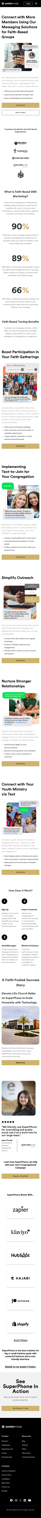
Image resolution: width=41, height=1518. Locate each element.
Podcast (25, 1445)
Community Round (28, 1457)
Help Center (26, 1453)
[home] (10, 3)
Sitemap (4, 1491)
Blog (23, 1441)
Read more (20, 1063)
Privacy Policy (6, 1475)
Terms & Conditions (8, 1471)
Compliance (6, 1479)
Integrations (6, 1445)
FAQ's (24, 1449)
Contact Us (6, 1487)
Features (5, 1441)
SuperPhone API (7, 1449)
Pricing (4, 1453)
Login (28, 3)
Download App (7, 1457)
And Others (20, 1340)
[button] (36, 3)
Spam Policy (6, 1483)
